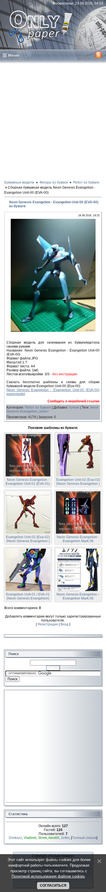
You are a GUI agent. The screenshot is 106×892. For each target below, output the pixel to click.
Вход (64, 624)
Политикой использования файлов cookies (48, 876)
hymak (74, 407)
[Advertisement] (53, 120)
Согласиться (53, 885)
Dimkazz (15, 838)
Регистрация (48, 624)
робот (44, 411)
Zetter (65, 838)
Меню (14, 55)
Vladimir (30, 838)
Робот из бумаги (38, 407)
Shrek (42, 838)
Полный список (84, 838)
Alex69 (53, 838)
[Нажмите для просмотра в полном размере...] (53, 331)
